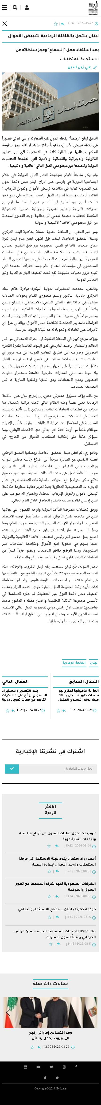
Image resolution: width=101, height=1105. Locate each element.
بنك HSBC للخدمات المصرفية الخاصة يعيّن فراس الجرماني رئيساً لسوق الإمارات (55, 929)
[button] (8, 1006)
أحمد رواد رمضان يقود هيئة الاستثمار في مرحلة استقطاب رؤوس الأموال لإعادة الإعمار (57, 860)
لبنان (93, 663)
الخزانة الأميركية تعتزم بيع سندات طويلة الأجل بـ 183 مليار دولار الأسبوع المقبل (78, 695)
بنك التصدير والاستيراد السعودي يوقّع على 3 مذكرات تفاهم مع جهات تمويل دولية (24, 695)
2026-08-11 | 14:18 (79, 937)
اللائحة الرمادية (74, 663)
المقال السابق (84, 682)
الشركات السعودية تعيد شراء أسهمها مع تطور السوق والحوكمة (56, 883)
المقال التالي (15, 682)
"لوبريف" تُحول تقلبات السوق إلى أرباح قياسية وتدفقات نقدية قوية (57, 836)
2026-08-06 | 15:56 (78, 868)
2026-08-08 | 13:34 (78, 891)
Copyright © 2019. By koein (50, 1082)
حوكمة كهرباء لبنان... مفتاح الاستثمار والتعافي (57, 905)
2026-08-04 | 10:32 (78, 844)
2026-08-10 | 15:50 (78, 912)
